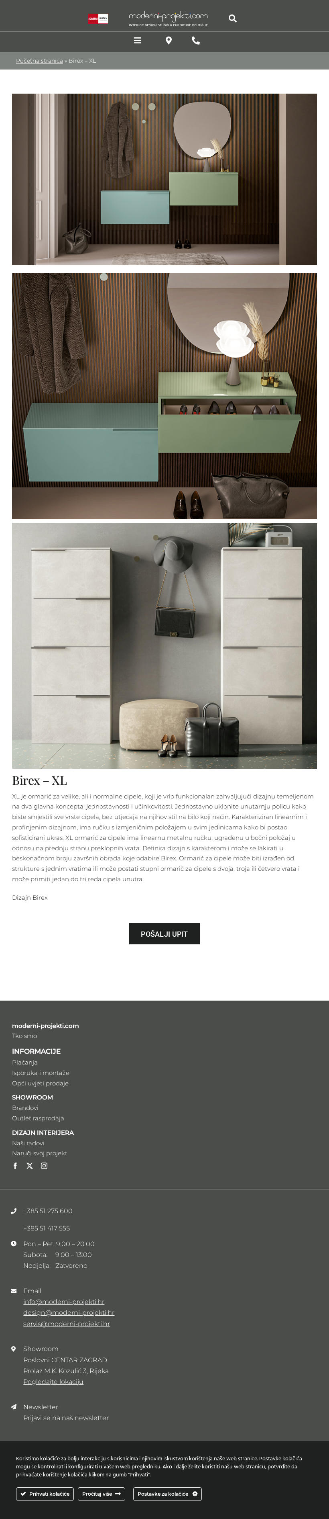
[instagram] (44, 1166)
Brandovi (25, 1108)
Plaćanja (25, 1062)
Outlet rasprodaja (38, 1118)
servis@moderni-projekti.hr (66, 1324)
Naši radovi (28, 1143)
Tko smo (24, 1036)
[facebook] (15, 1166)
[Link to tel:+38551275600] (196, 41)
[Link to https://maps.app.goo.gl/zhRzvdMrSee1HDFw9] (169, 41)
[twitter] (29, 1166)
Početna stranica (39, 60)
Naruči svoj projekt (39, 1153)
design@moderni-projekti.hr (68, 1312)
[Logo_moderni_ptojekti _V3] (168, 13)
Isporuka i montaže (40, 1073)
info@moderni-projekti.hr (63, 1302)
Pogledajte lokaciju (53, 1382)
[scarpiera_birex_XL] (164, 96)
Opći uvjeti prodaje (40, 1083)
